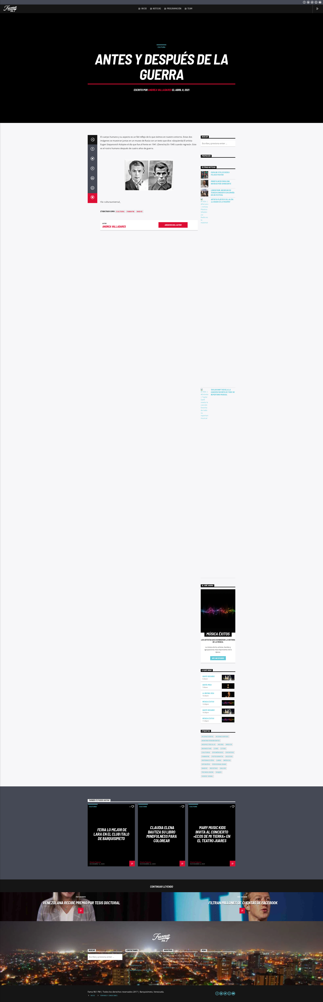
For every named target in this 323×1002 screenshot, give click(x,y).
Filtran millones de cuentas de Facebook (242, 902)
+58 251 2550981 (137, 961)
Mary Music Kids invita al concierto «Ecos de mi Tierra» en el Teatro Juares (211, 834)
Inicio (144, 8)
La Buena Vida (208, 693)
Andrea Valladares (159, 90)
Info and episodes (218, 658)
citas (223, 748)
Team (189, 8)
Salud (223, 768)
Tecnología (207, 772)
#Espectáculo (208, 744)
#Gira (220, 744)
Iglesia (229, 756)
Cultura (161, 47)
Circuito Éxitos (169, 967)
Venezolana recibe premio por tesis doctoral (81, 902)
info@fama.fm (136, 965)
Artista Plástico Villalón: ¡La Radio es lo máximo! (222, 200)
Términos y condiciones (108, 995)
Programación (174, 8)
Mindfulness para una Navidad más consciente (221, 182)
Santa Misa (207, 684)
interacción (208, 760)
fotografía (217, 756)
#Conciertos (222, 737)
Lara (219, 760)
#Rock (229, 744)
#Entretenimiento (211, 741)
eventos (230, 752)
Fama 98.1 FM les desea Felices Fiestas (220, 173)
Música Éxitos (208, 701)
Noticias (157, 8)
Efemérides (217, 752)
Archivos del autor (173, 225)
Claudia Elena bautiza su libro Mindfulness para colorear (161, 834)
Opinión (206, 764)
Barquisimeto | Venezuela (141, 970)
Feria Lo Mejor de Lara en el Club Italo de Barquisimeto (111, 834)
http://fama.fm (136, 956)
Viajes (219, 772)
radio (139, 211)
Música (227, 760)
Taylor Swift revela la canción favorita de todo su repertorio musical (223, 392)
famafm (130, 211)
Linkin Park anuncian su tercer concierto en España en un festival (222, 192)
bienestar (206, 748)
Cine (216, 748)
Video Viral (207, 776)
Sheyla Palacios (95, 862)
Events (206, 961)
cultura (120, 211)
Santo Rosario (208, 676)
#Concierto (207, 737)
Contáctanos (209, 965)
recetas (214, 768)
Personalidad (219, 764)
